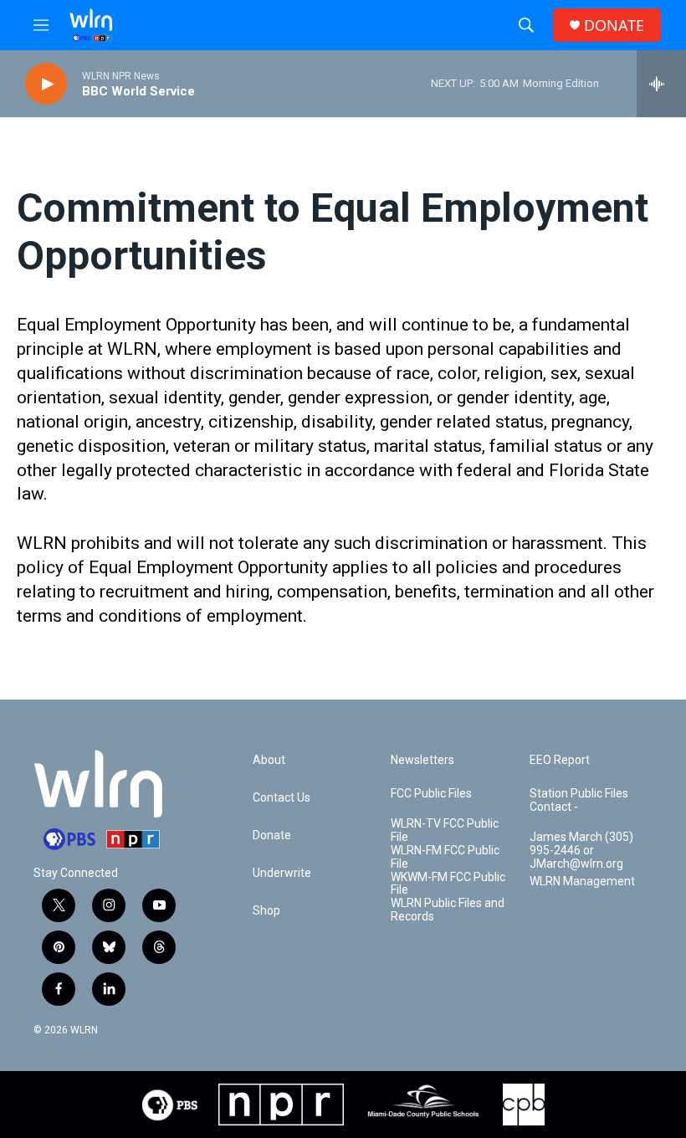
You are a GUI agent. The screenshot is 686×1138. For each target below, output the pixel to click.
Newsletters (422, 760)
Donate (272, 835)
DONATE (614, 25)
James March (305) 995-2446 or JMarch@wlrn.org (581, 850)
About (269, 760)
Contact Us (281, 798)
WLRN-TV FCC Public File (445, 830)
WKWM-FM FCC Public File (448, 884)
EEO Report (560, 760)
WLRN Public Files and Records (447, 910)
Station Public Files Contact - (579, 800)
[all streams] (661, 83)
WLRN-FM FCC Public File (445, 857)
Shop (266, 911)
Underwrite (282, 873)
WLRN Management (582, 881)
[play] (46, 84)
